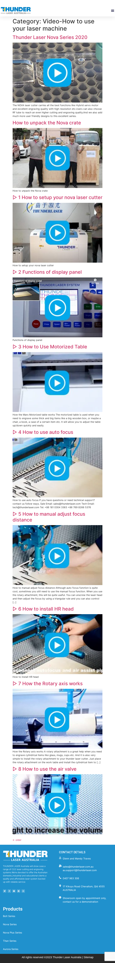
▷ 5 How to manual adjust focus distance (49, 517)
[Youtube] (14, 891)
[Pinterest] (18, 891)
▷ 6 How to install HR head (43, 609)
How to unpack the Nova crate (47, 123)
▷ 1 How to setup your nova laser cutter (57, 197)
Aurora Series (10, 949)
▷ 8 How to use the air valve (45, 769)
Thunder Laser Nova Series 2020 (50, 37)
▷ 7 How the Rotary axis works (48, 683)
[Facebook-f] (9, 891)
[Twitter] (4, 891)
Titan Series (9, 940)
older (17, 839)
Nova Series (10, 924)
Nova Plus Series (12, 932)
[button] (112, 10)
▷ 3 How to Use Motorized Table (50, 347)
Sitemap (88, 957)
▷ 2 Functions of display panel (47, 272)
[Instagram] (23, 891)
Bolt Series (9, 916)
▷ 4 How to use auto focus (43, 432)
